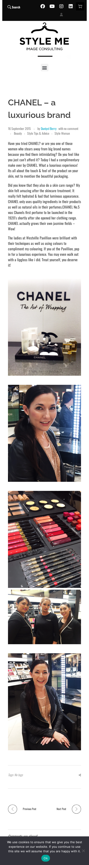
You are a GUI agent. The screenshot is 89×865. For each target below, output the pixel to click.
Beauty (18, 133)
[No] (83, 850)
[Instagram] (61, 6)
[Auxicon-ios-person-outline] (61, 14)
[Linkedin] (71, 6)
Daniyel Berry (49, 128)
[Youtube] (52, 6)
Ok (46, 858)
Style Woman (62, 133)
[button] (44, 67)
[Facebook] (43, 6)
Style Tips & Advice (38, 133)
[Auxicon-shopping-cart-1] (80, 6)
